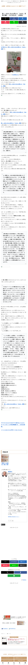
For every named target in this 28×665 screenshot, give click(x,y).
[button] (22, 22)
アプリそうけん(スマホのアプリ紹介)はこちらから (13, 422)
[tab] (4, 628)
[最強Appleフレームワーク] (14, 641)
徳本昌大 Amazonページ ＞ (13, 516)
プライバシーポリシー (7, 660)
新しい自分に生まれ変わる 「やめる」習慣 (11, 123)
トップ (7, 657)
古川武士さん (4, 47)
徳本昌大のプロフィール (20, 657)
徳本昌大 (10, 471)
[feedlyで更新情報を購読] (13, 521)
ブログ (3, 524)
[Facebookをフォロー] (11, 521)
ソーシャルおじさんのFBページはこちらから (11, 429)
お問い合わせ (20, 660)
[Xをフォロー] (9, 521)
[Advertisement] (14, 543)
